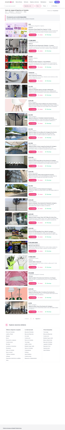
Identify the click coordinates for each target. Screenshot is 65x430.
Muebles (8, 336)
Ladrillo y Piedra (9, 334)
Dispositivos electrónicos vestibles (13, 358)
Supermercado (46, 348)
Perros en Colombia (10, 332)
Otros (37, 5)
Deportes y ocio (27, 5)
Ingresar (51, 2)
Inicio (6, 11)
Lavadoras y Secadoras (11, 346)
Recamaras (8, 348)
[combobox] (53, 10)
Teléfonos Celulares (10, 354)
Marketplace (11, 11)
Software (8, 356)
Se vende (27, 336)
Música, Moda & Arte (47, 340)
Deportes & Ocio (19, 11)
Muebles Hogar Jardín (29, 346)
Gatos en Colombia (10, 350)
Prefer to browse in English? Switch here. (12, 428)
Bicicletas (8, 344)
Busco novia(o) (9, 352)
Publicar (57, 2)
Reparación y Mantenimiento (31, 358)
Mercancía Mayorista (29, 334)
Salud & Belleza (28, 354)
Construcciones (9, 342)
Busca (7, 338)
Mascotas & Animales (29, 332)
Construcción (27, 338)
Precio (44, 5)
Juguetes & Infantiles (47, 344)
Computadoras (28, 350)
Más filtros (55, 5)
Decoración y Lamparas (11, 340)
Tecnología (27, 342)
